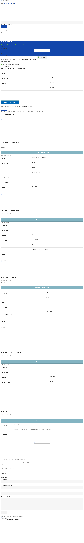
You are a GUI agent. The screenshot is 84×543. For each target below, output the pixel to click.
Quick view (6, 408)
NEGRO (51, 72)
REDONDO (52, 82)
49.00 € (52, 87)
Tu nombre (4, 479)
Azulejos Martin (9, 516)
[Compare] (2, 94)
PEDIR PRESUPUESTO (43, 50)
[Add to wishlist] (2, 97)
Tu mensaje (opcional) (6, 496)
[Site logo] (9, 12)
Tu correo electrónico (6, 485)
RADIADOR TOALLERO (15, 59)
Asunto (3, 491)
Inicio (2, 59)
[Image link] (42, 450)
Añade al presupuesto (9, 102)
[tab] (4, 109)
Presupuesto (43, 57)
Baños (7, 59)
